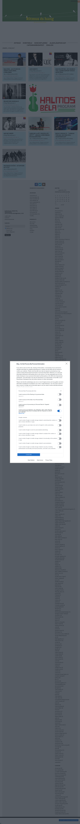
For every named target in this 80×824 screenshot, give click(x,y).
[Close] (67, 364)
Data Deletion (31, 460)
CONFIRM (29, 454)
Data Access (40, 460)
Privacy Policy (48, 460)
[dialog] (40, 412)
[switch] (59, 394)
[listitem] (40, 391)
